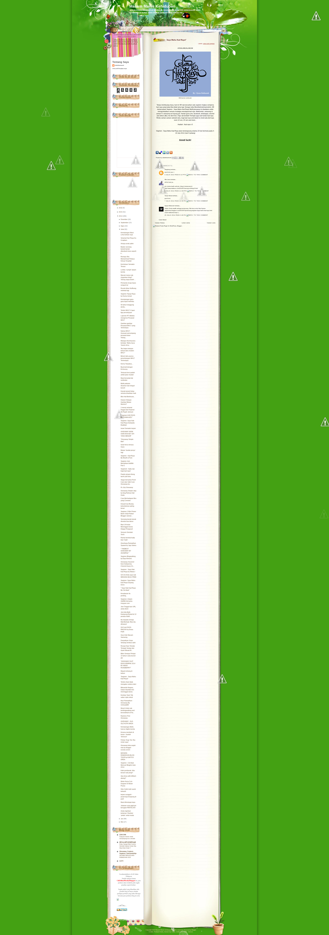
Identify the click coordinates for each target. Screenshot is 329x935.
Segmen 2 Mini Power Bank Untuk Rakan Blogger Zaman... (128, 514)
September (124, 223)
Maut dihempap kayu (128, 802)
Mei (122, 822)
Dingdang (167, 169)
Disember (124, 219)
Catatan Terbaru (160, 223)
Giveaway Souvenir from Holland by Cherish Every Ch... (127, 564)
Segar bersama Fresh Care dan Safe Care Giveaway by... (128, 482)
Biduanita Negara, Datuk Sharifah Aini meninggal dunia (127, 690)
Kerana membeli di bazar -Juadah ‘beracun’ (127, 734)
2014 (120, 216)
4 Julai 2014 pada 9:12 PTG (175, 174)
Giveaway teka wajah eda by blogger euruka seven (128, 748)
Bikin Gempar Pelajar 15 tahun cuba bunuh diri (128, 656)
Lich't (121, 861)
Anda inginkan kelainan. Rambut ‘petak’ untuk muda (127, 813)
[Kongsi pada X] (178, 158)
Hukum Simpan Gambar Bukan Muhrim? (126, 402)
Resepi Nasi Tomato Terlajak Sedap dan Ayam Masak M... (128, 648)
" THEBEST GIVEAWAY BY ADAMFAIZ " (126, 551)
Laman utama (186, 223)
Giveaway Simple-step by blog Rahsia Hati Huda (128, 493)
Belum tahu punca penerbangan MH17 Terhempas (128, 358)
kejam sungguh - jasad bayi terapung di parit (128, 797)
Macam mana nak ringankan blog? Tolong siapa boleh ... (128, 277)
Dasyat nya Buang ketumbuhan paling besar (127, 506)
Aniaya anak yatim (127, 243)
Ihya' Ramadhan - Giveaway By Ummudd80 (127, 703)
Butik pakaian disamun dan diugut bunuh (128, 386)
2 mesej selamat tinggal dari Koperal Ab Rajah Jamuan (127, 410)
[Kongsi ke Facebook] (180, 158)
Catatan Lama (211, 223)
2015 (120, 212)
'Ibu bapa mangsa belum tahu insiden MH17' (127, 351)
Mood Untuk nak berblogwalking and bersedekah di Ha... (128, 710)
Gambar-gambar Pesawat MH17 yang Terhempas (128, 326)
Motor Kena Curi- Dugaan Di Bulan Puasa (127, 784)
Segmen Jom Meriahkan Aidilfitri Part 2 (127, 463)
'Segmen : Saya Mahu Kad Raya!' (172, 40)
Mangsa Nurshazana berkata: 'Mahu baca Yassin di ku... (128, 343)
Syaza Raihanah (170, 205)
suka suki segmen (208, 43)
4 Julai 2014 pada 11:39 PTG (176, 191)
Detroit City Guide (169, 932)
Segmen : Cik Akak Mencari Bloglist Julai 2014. (128, 765)
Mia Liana (167, 179)
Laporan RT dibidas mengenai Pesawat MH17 (128, 318)
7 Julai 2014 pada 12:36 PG (175, 201)
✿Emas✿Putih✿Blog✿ (127, 842)
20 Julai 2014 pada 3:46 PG (175, 215)
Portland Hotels (158, 932)
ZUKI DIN (122, 835)
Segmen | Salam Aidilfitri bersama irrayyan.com (126, 601)
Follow (134, 36)
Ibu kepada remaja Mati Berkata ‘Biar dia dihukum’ (128, 622)
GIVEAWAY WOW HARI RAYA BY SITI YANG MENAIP (127, 434)
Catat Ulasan (163, 219)
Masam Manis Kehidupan (152, 6)
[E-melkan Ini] (173, 158)
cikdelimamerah (119, 65)
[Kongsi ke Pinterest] (182, 158)
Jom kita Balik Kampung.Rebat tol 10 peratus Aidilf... (128, 614)
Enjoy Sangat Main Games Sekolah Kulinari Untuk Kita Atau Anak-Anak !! (127, 846)
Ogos (122, 226)
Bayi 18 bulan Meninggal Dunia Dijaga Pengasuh (127, 527)
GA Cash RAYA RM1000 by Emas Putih (127, 629)
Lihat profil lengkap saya (119, 68)
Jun (122, 819)
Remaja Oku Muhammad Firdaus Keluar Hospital (128, 259)
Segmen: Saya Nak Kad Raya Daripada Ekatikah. (128, 423)
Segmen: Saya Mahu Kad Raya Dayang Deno (128, 583)
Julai (122, 229)
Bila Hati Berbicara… (128, 397)
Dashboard (127, 36)
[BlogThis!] (175, 158)
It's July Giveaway (127, 487)
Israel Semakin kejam (128, 428)
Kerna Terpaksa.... (127, 364)
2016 (120, 208)
